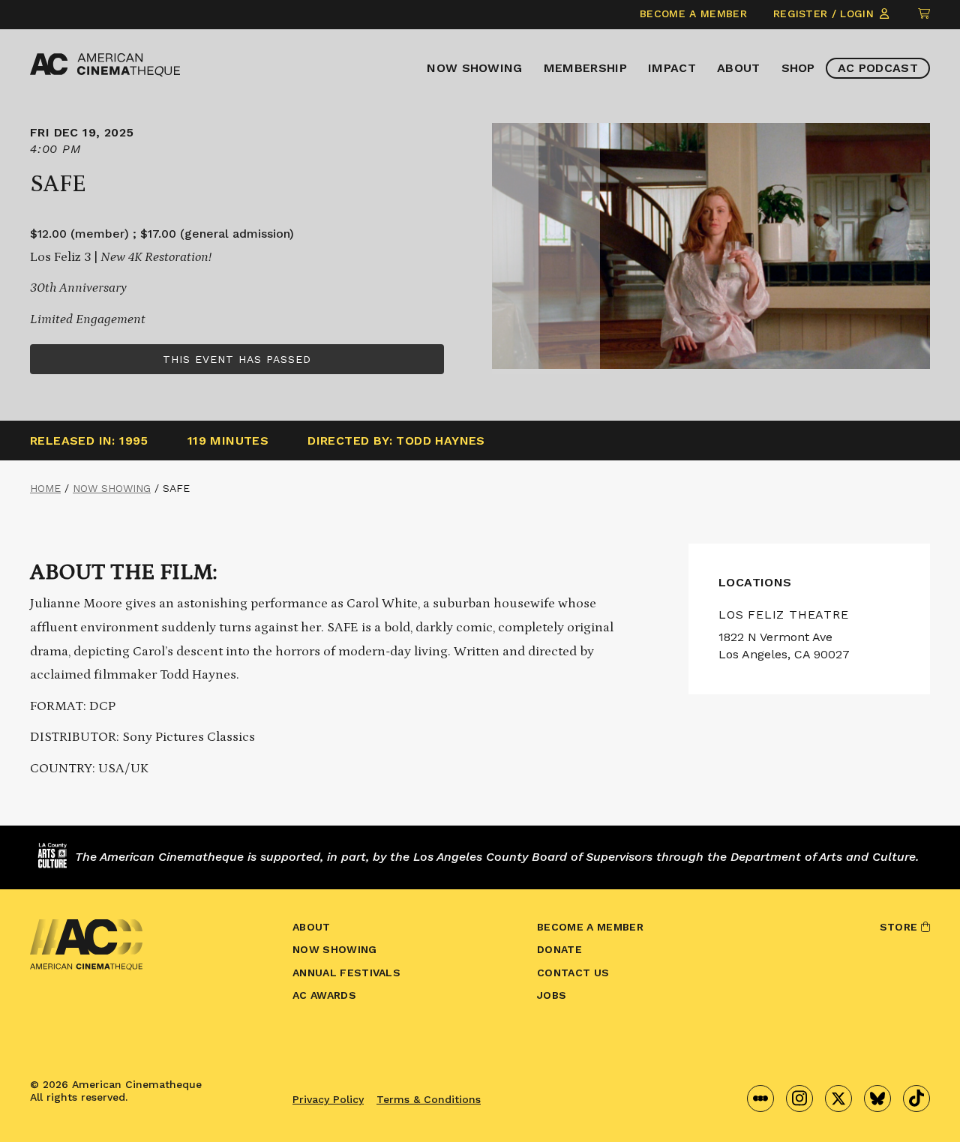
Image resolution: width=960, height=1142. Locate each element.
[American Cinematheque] (105, 64)
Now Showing (475, 68)
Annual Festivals (346, 973)
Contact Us (573, 973)
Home (45, 488)
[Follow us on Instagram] (799, 1098)
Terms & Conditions (428, 1099)
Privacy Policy (328, 1099)
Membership (585, 68)
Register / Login (825, 13)
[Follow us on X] (838, 1098)
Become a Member (693, 13)
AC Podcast (878, 68)
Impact (672, 68)
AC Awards (324, 995)
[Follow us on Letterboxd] (760, 1098)
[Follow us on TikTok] (916, 1098)
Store (900, 927)
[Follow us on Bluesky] (877, 1098)
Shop (798, 68)
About (738, 68)
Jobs (551, 995)
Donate (559, 949)
